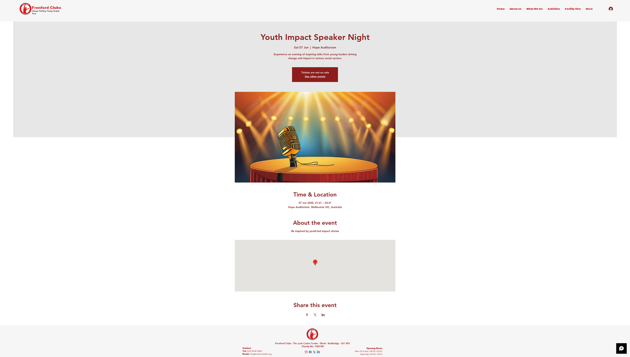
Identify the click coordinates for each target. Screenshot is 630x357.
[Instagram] (306, 352)
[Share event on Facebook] (307, 314)
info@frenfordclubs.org (261, 354)
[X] (314, 352)
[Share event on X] (315, 314)
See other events (315, 76)
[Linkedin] (318, 352)
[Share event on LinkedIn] (323, 314)
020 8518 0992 (254, 351)
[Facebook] (310, 352)
